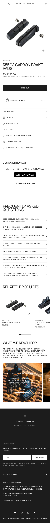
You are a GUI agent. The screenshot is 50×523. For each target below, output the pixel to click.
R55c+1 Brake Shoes (11, 323)
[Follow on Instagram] (22, 512)
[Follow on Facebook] (15, 512)
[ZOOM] (43, 50)
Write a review (25, 174)
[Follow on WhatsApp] (28, 512)
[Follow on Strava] (35, 512)
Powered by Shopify (37, 518)
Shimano (6, 60)
